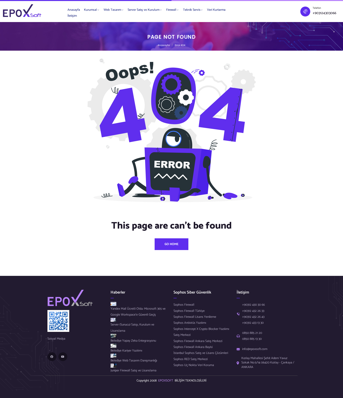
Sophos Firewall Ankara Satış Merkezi (197, 341)
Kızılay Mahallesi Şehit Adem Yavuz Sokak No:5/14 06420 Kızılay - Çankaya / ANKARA (267, 362)
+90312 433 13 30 (253, 323)
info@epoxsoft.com (254, 349)
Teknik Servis (191, 10)
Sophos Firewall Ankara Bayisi (193, 347)
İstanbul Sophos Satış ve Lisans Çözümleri (200, 353)
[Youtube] (62, 356)
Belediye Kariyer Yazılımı (126, 350)
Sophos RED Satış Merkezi (190, 359)
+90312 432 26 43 (253, 317)
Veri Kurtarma (216, 10)
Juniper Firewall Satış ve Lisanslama (133, 370)
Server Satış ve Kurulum (143, 10)
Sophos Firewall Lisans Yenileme (194, 317)
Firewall (171, 10)
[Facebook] (51, 356)
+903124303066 (324, 13)
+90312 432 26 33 (253, 311)
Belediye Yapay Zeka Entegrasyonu (133, 340)
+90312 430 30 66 (253, 305)
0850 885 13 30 (252, 339)
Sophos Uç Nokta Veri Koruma (193, 365)
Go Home (171, 244)
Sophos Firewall (183, 304)
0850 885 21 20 (252, 333)
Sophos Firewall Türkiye (189, 311)
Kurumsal (90, 10)
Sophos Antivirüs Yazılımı (189, 323)
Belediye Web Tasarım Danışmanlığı (134, 360)
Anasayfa (73, 10)
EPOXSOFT (166, 380)
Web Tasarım (112, 10)
